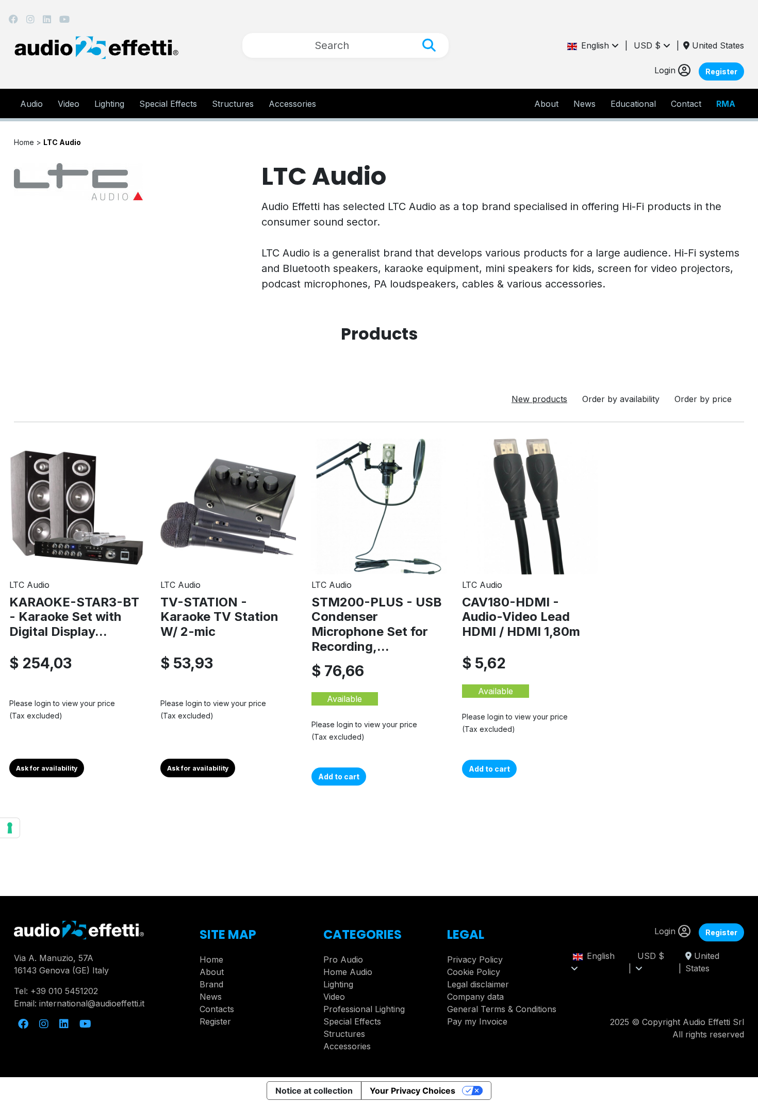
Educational (633, 104)
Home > (28, 142)
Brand (211, 984)
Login (666, 70)
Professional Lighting (364, 1009)
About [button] (546, 104)
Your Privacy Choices (412, 1090)
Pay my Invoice (477, 1021)
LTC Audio (62, 142)
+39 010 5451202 (64, 991)
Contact (686, 104)
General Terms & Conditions (501, 1009)
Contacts (217, 1009)
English (594, 45)
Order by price (703, 399)
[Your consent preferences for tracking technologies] (10, 828)
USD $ (648, 45)
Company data (475, 996)
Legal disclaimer (478, 984)
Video (68, 104)
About (212, 972)
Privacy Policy (475, 959)
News (584, 104)
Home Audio (347, 972)
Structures (233, 104)
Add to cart (338, 776)
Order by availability (621, 399)
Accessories (292, 104)
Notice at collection (314, 1090)
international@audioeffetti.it (91, 1003)
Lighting (109, 104)
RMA (725, 104)
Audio (31, 104)
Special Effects (168, 104)
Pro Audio (343, 959)
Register (721, 71)
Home (211, 959)
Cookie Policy (473, 972)
